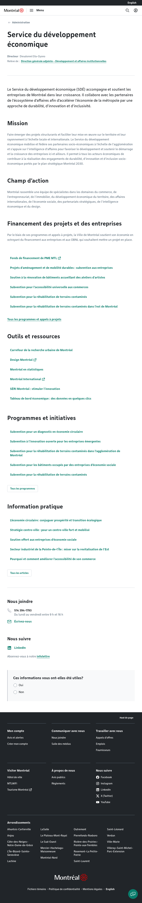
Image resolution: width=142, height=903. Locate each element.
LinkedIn (106, 789)
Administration (21, 22)
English (132, 2)
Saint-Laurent (82, 861)
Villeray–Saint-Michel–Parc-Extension (120, 850)
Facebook (106, 777)
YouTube (105, 802)
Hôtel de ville (14, 777)
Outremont (80, 829)
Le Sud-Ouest (48, 841)
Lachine (11, 861)
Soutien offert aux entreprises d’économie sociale (43, 539)
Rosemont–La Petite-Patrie (86, 853)
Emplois (100, 743)
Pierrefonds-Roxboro (85, 835)
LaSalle (45, 829)
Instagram (106, 783)
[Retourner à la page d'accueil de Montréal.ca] (14, 10)
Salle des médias (61, 743)
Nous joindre (59, 737)
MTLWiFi (12, 783)
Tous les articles (19, 573)
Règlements (58, 783)
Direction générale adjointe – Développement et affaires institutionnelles (63, 61)
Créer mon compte (17, 743)
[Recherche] (127, 10)
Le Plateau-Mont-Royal (54, 835)
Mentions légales (92, 889)
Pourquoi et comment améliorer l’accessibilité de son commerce (53, 559)
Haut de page (126, 717)
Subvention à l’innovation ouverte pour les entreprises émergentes (55, 441)
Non (21, 692)
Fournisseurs (103, 750)
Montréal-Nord (49, 857)
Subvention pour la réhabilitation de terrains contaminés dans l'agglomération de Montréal (65, 453)
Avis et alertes (15, 737)
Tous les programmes (22, 488)
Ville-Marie (113, 841)
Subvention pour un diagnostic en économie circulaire (46, 431)
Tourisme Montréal (17, 789)
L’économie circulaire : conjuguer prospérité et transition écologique (56, 520)
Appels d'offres (104, 737)
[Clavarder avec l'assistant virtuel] (133, 894)
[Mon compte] (135, 10)
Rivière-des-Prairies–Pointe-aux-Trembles (86, 843)
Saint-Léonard (115, 829)
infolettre (43, 656)
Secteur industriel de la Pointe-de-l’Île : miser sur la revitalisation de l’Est (59, 549)
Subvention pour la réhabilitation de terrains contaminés (48, 474)
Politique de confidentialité (64, 889)
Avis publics (58, 777)
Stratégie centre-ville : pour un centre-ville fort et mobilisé (50, 530)
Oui (21, 685)
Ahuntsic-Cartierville (19, 829)
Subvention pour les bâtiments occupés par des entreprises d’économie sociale (63, 465)
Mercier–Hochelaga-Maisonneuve (52, 850)
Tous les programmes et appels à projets (34, 319)
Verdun (111, 835)
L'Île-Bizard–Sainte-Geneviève (18, 853)
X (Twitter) (107, 796)
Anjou (10, 835)
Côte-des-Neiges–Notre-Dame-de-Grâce (20, 843)
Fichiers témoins (37, 889)
